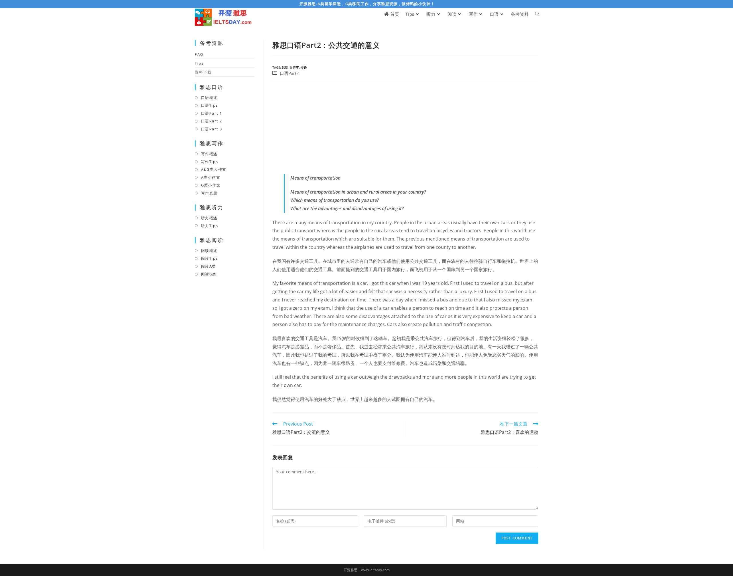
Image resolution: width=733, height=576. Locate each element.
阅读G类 (208, 274)
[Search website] (537, 14)
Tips (199, 63)
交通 (304, 67)
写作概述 (209, 153)
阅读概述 (209, 250)
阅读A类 (208, 266)
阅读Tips (209, 258)
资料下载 (203, 72)
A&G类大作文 (213, 169)
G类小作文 (211, 185)
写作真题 (209, 193)
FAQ (199, 54)
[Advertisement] (405, 128)
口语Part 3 (211, 129)
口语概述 (209, 97)
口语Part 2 (211, 121)
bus (285, 67)
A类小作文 (210, 177)
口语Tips (209, 105)
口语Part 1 (211, 113)
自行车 (294, 67)
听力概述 (209, 218)
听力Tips (209, 225)
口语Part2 (289, 73)
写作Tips (209, 161)
